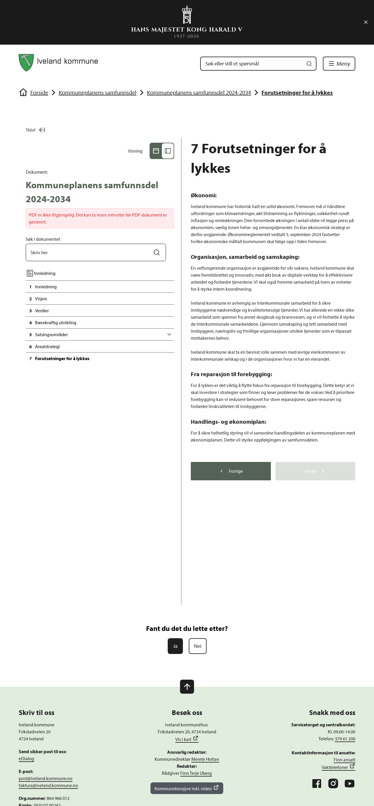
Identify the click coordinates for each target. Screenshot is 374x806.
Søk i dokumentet (43, 239)
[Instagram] (333, 783)
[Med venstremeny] (168, 150)
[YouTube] (349, 783)
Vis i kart (183, 739)
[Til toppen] (187, 687)
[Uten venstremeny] (156, 150)
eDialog (26, 758)
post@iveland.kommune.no (45, 778)
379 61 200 (345, 739)
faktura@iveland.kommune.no (48, 785)
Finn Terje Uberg (196, 773)
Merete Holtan (205, 759)
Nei (197, 646)
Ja (175, 646)
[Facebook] (317, 783)
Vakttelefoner (335, 767)
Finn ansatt (344, 760)
